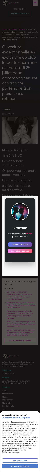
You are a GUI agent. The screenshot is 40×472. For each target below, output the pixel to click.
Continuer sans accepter (11, 452)
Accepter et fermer (21, 466)
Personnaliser (21, 460)
